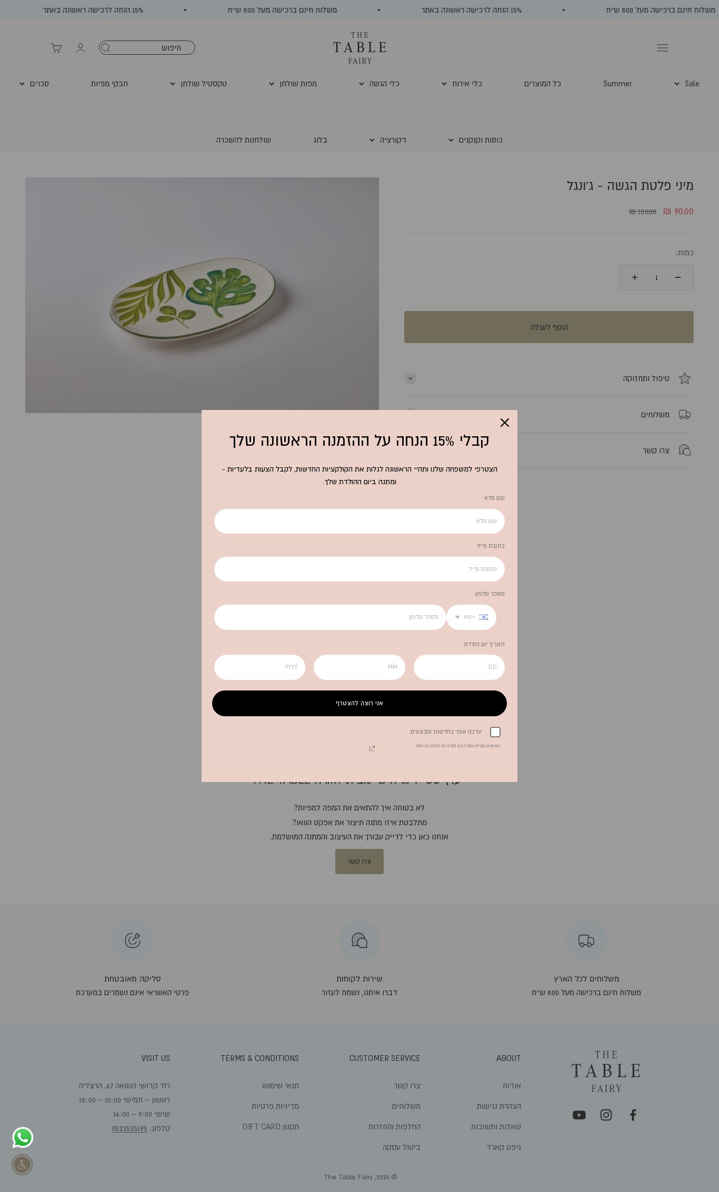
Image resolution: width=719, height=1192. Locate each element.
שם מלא (494, 498)
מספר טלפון (490, 593)
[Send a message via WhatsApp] (23, 1137)
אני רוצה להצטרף (359, 703)
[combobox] (471, 617)
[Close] (504, 422)
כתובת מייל (491, 546)
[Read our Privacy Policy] (372, 748)
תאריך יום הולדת (484, 644)
